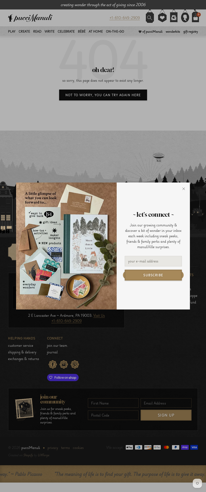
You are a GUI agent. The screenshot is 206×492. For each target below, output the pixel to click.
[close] (183, 188)
